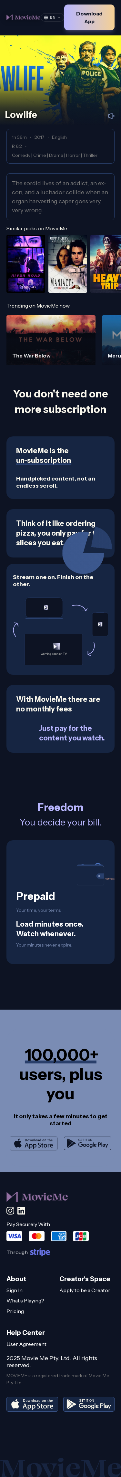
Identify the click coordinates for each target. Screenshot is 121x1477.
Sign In (14, 1290)
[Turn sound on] (111, 116)
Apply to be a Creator (84, 1290)
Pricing (15, 1311)
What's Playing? (25, 1300)
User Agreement (26, 1344)
